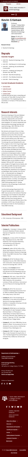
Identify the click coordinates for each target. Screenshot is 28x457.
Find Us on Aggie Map (7, 374)
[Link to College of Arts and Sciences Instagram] (15, 406)
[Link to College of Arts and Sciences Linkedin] (21, 406)
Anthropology (14, 9)
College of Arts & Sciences (8, 356)
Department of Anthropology (9, 353)
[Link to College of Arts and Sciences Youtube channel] (18, 406)
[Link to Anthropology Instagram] (7, 384)
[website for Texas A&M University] (6, 8)
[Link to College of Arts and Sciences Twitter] (9, 406)
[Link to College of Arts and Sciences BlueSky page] (12, 406)
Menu (13, 14)
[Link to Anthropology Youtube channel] (10, 384)
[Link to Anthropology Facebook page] (1, 384)
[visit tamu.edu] (5, 399)
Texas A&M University (7, 358)
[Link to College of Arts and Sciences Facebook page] (6, 406)
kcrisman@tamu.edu (20, 38)
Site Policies (14, 452)
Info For (18, 4)
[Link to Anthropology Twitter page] (4, 384)
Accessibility (23, 450)
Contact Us (11, 412)
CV (18, 41)
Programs (8, 4)
